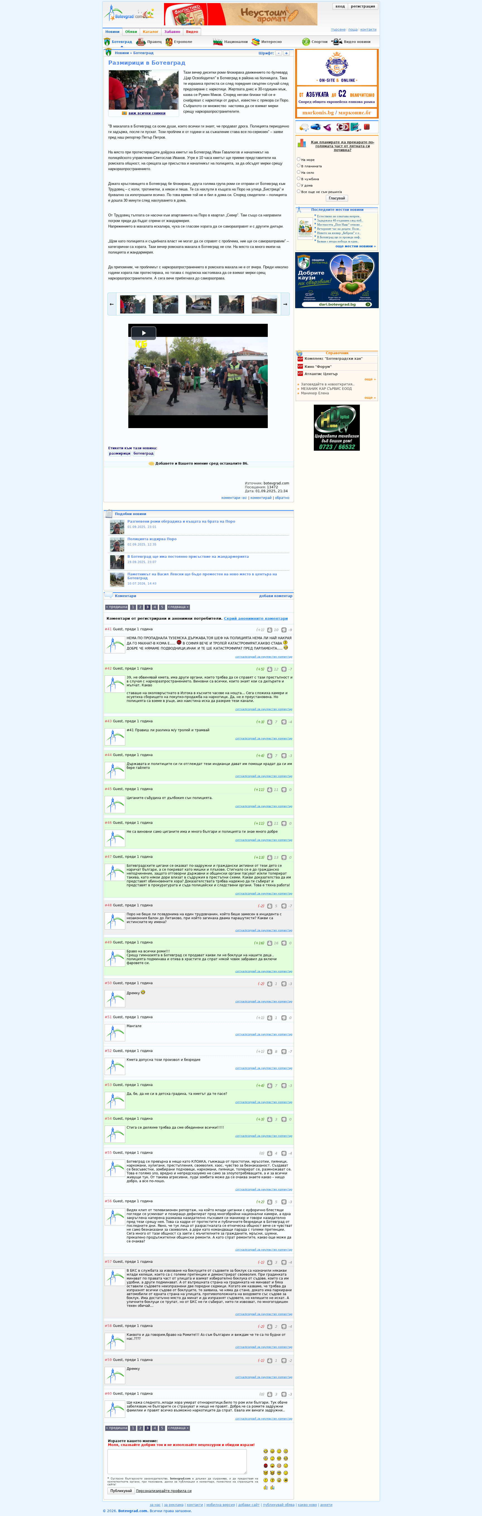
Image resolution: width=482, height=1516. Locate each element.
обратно (282, 498)
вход (340, 6)
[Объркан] (272, 1458)
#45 (108, 789)
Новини (112, 32)
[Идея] (279, 1480)
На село (307, 173)
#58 (108, 1326)
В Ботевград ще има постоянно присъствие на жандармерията (188, 557)
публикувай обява (279, 1505)
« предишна (116, 607)
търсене (338, 30)
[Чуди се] (279, 1473)
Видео (192, 32)
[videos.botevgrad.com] (272, 1487)
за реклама (174, 1505)
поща (353, 30)
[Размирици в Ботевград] (144, 108)
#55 (108, 1153)
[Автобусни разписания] (316, 128)
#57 (108, 1262)
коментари (234, 498)
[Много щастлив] (266, 1451)
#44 (108, 755)
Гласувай (337, 198)
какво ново (307, 1505)
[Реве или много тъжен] (286, 1466)
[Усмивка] (272, 1451)
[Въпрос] (272, 1480)
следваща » (178, 607)
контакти (368, 30)
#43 (108, 721)
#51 (108, 1017)
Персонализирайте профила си (164, 1491)
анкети (326, 1505)
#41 (108, 629)
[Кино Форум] (349, 127)
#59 (108, 1360)
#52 (108, 1051)
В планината (311, 166)
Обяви (131, 32)
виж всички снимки (147, 113)
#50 (108, 983)
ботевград (144, 453)
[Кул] (279, 1458)
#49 (108, 942)
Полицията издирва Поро (152, 539)
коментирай (261, 498)
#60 (108, 1394)
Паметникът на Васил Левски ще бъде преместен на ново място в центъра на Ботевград (202, 576)
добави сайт (249, 1505)
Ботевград (143, 53)
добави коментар (276, 596)
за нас (155, 1505)
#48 (108, 905)
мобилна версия (220, 1505)
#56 (108, 1201)
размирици (119, 453)
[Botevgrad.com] (266, 1487)
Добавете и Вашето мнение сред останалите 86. (201, 463)
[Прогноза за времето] (304, 128)
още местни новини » (356, 246)
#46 (108, 823)
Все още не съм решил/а (321, 192)
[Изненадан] (286, 1451)
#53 (108, 1085)
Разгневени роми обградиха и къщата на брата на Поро (181, 521)
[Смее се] (286, 1458)
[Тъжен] (279, 1451)
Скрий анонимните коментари (256, 618)
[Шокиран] (266, 1458)
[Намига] (286, 1473)
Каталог (150, 32)
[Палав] (272, 1473)
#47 (108, 857)
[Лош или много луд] (266, 1473)
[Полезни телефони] (369, 128)
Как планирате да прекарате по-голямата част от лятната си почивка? (342, 146)
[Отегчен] (279, 1466)
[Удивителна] (266, 1480)
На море (308, 160)
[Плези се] (272, 1466)
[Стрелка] (286, 1480)
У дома (307, 185)
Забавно (172, 32)
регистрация (363, 6)
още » (370, 379)
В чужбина (310, 179)
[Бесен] (266, 1466)
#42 (108, 668)
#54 (108, 1119)
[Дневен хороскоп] (328, 128)
